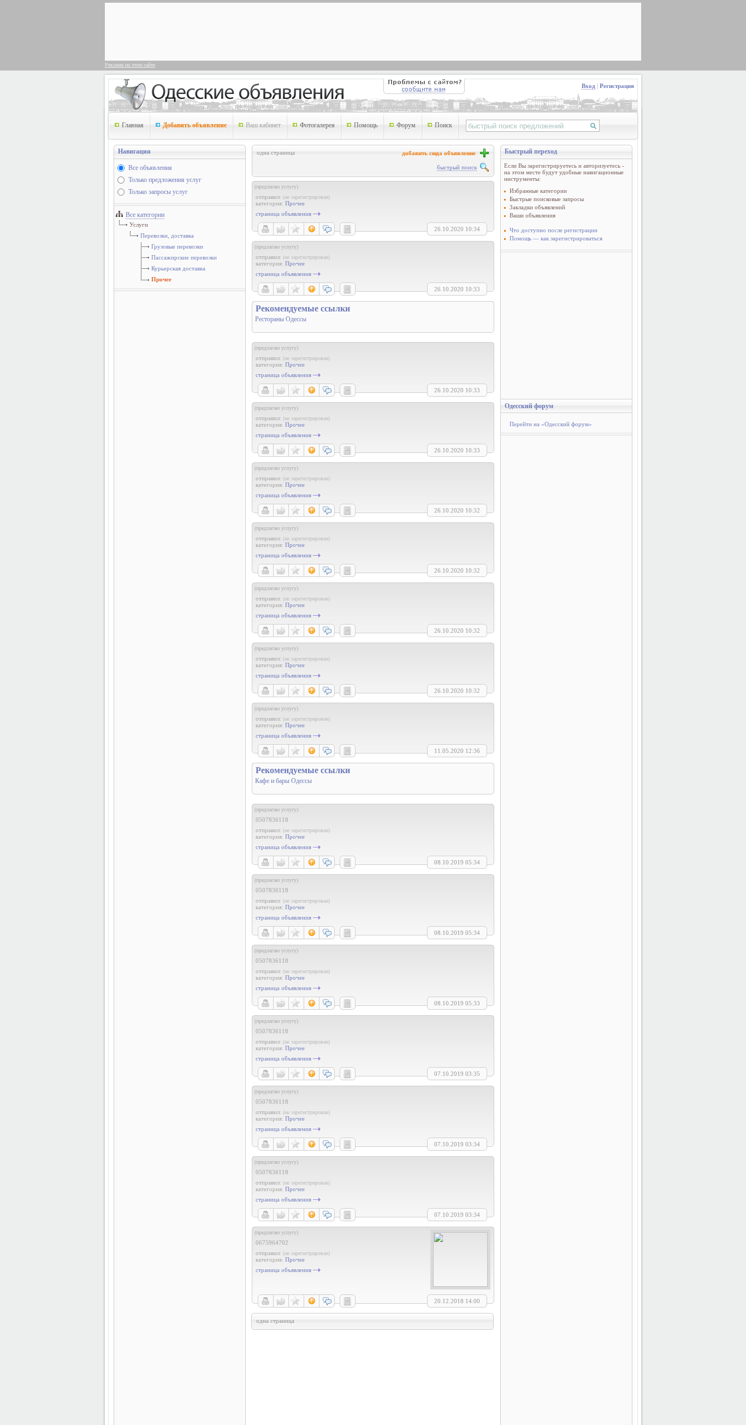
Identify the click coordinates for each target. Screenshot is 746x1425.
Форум (406, 125)
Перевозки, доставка (167, 235)
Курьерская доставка (178, 268)
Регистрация (617, 86)
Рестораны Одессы (280, 319)
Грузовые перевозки (177, 246)
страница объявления (283, 213)
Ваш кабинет (263, 125)
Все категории (145, 215)
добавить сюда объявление (440, 153)
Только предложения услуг (165, 180)
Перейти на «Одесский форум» (551, 424)
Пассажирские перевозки (184, 257)
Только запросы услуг (158, 192)
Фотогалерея (317, 125)
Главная (133, 125)
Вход (588, 86)
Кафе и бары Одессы (283, 781)
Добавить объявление (195, 125)
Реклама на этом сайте (130, 65)
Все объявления (150, 168)
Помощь (365, 125)
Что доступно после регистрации (553, 230)
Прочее (161, 279)
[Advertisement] (307, 30)
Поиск (443, 125)
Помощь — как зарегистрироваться (556, 238)
